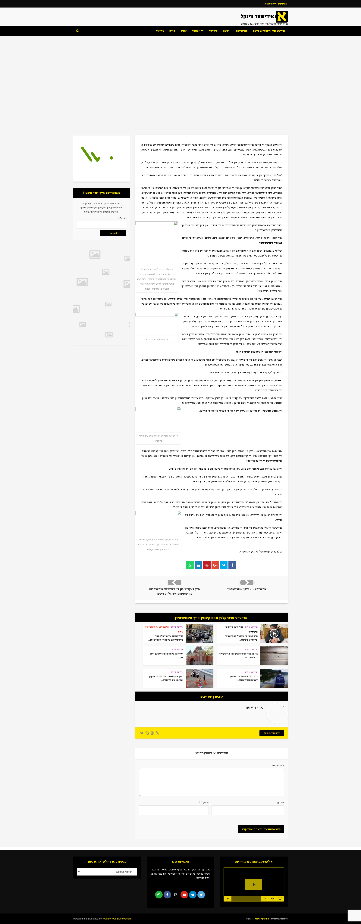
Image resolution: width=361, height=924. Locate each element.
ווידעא (227, 31)
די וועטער (197, 31)
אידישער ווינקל (261, 918)
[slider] (246, 898)
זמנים (184, 31)
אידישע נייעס (180, 70)
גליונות (160, 31)
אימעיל (204, 802)
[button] (272, 898)
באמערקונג (278, 765)
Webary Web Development (116, 918)
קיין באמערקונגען (180, 100)
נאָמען (279, 802)
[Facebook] (167, 894)
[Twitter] (201, 894)
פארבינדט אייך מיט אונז (276, 3)
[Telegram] (192, 894)
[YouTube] (184, 894)
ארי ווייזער (157, 100)
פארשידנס (241, 31)
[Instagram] (176, 894)
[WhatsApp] (159, 894)
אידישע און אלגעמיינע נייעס (269, 31)
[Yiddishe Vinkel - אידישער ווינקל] (264, 16)
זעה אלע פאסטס (272, 733)
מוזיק (172, 31)
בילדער (213, 31)
